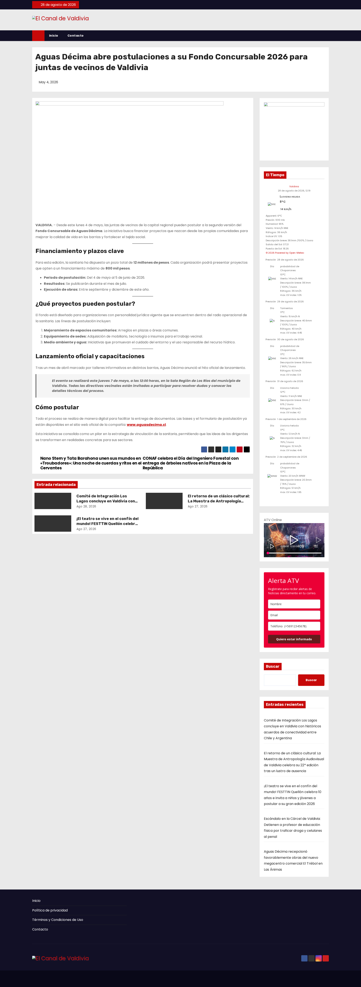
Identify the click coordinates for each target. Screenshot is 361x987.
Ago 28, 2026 (86, 506)
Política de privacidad (50, 910)
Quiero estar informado (294, 639)
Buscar (273, 666)
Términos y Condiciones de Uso (57, 919)
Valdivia (294, 186)
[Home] (38, 35)
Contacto (75, 35)
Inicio (53, 35)
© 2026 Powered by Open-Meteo (285, 252)
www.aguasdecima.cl (146, 424)
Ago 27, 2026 (198, 506)
